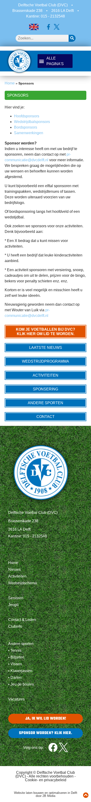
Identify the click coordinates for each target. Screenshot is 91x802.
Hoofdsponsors (26, 116)
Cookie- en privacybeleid (45, 780)
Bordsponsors (25, 127)
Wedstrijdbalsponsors (32, 122)
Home (10, 83)
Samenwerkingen (28, 133)
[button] (55, 61)
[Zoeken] (72, 38)
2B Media (48, 796)
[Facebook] (53, 747)
